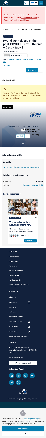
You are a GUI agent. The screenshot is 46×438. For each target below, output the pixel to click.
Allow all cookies (23, 428)
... (15, 30)
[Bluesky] (11, 382)
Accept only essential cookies (23, 434)
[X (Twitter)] (18, 382)
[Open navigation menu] (41, 3)
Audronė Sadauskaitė (33, 167)
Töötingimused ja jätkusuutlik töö (32, 185)
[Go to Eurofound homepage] (8, 3)
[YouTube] (32, 375)
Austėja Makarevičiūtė (10, 167)
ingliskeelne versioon (29, 17)
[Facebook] (18, 375)
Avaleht (6, 30)
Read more (29, 241)
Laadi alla (33, 70)
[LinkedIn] (11, 375)
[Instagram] (25, 375)
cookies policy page (31, 418)
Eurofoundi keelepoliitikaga (19, 20)
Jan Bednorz (22, 167)
